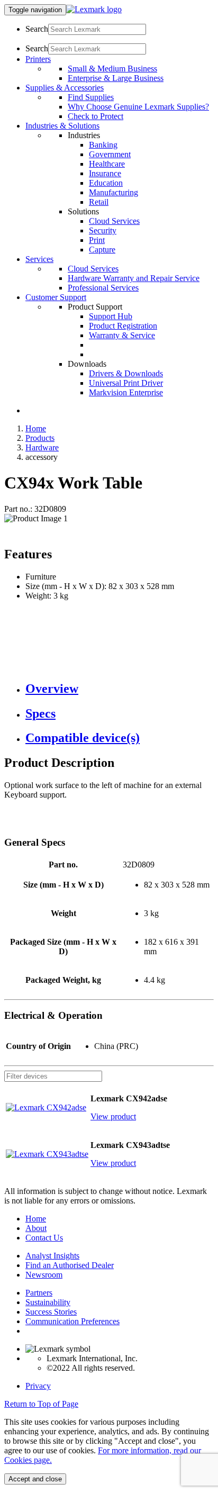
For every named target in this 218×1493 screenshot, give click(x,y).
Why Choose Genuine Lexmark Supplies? (138, 106)
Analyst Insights (52, 1255)
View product (113, 1116)
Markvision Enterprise (126, 392)
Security (102, 230)
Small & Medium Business (112, 68)
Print (97, 240)
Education (106, 182)
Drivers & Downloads (126, 373)
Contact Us (44, 1237)
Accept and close (35, 1479)
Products (39, 437)
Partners (38, 1292)
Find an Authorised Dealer (69, 1265)
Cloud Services (114, 220)
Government (110, 154)
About (36, 1228)
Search (36, 28)
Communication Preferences (72, 1321)
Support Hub (110, 316)
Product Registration (123, 325)
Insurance (105, 173)
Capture (102, 249)
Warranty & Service (122, 335)
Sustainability (47, 1302)
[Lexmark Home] (94, 9)
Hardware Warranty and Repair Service (133, 278)
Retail (98, 201)
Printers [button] (38, 59)
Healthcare (107, 163)
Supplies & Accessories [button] (64, 87)
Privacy (38, 1385)
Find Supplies (91, 97)
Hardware (42, 447)
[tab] (119, 689)
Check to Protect (95, 116)
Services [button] (39, 259)
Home (35, 428)
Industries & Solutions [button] (62, 125)
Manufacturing (113, 192)
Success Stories (51, 1311)
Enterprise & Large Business (116, 78)
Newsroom (43, 1274)
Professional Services (103, 287)
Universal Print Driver (126, 382)
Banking (103, 144)
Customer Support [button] (55, 297)
